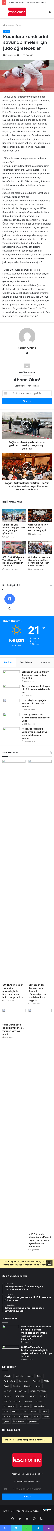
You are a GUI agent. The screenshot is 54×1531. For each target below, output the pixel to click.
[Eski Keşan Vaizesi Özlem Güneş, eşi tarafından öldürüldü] (11, 676)
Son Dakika (24, 1406)
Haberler (28, 1386)
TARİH (14, 1411)
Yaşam (46, 1416)
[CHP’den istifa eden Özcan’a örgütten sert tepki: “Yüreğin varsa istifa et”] (40, 547)
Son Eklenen (26, 662)
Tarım (23, 1411)
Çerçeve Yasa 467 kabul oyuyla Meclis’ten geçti (38, 527)
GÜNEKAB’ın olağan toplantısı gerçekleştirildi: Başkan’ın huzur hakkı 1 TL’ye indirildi (13, 991)
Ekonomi (36, 1381)
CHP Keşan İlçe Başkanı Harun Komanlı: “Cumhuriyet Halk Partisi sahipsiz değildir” (38, 992)
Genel (18, 25)
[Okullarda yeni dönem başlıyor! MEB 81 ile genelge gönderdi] (14, 515)
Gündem (16, 1386)
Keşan (38, 1386)
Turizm (7, 1416)
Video (36, 1416)
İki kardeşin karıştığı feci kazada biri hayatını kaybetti (35, 703)
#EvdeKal (8, 1376)
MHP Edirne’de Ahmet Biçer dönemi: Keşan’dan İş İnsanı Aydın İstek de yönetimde (39, 1240)
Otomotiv (8, 1396)
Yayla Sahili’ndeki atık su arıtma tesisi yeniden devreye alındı (13, 1029)
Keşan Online (10, 55)
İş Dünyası (32, 1421)
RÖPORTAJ (20, 1396)
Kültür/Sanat (20, 1391)
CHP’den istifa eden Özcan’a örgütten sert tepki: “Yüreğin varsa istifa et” (39, 561)
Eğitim (46, 1381)
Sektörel (28, 1401)
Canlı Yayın (23, 1381)
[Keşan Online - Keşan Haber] (17, 11)
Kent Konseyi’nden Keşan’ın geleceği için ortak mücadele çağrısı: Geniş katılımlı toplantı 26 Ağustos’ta (36, 1333)
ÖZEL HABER (18, 1421)
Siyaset (39, 1401)
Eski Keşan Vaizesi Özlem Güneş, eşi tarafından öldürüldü (35, 675)
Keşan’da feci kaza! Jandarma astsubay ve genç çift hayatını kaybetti (34, 733)
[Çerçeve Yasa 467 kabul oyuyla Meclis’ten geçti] (40, 515)
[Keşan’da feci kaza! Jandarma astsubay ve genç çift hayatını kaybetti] (11, 732)
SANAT (33, 1396)
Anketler (19, 1376)
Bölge (39, 1376)
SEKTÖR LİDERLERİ (12, 1401)
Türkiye (17, 1416)
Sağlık (42, 1396)
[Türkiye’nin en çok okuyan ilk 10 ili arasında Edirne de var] (11, 690)
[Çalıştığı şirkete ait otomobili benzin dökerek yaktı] (11, 718)
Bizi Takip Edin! (11, 1430)
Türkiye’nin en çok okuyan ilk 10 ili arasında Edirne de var (36, 689)
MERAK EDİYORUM (38, 1391)
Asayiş (30, 1376)
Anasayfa (9, 25)
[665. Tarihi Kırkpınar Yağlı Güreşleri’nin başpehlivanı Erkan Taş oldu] (14, 547)
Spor (6, 1411)
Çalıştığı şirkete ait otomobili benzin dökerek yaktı (36, 717)
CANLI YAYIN (9, 1381)
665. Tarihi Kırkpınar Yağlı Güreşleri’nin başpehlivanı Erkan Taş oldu (13, 561)
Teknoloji (34, 1411)
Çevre (6, 1421)
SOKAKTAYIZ (9, 1406)
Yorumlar (45, 662)
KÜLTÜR (7, 1391)
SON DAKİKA (38, 1406)
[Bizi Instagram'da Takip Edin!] (49, 1263)
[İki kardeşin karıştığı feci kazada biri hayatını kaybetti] (11, 704)
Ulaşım (27, 1416)
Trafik (44, 1411)
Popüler (8, 662)
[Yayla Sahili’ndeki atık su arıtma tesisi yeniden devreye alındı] (14, 1015)
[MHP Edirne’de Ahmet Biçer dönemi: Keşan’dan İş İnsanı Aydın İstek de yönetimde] (40, 1120)
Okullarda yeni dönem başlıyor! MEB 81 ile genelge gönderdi (13, 529)
